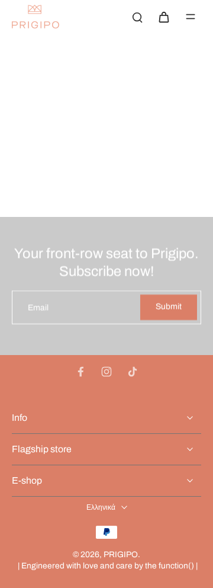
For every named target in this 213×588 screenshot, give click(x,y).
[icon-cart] (163, 16)
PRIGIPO (121, 554)
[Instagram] (106, 372)
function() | (178, 565)
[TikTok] (133, 372)
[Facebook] (80, 372)
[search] (137, 16)
